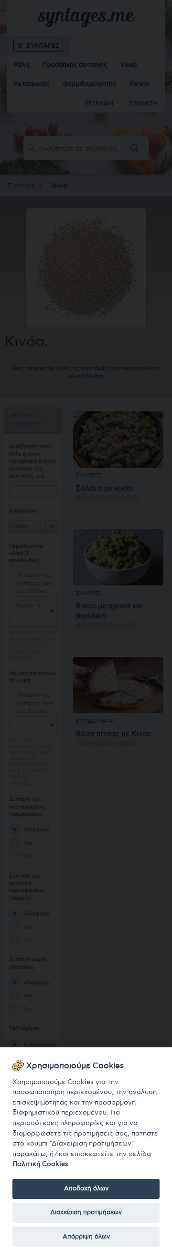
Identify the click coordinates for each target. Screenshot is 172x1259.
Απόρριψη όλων (86, 1236)
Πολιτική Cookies (40, 1164)
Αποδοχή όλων (86, 1188)
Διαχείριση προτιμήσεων (86, 1212)
